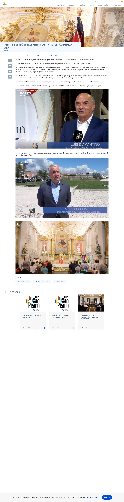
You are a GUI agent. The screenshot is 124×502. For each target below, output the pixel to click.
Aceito (107, 497)
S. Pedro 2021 (59, 281)
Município (60, 5)
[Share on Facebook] (10, 60)
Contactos (116, 5)
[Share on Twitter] (10, 66)
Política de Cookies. (93, 497)
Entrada (10, 56)
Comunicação (103, 5)
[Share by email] (10, 71)
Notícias (24, 56)
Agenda (91, 5)
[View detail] (44, 328)
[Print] (10, 77)
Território (81, 5)
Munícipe (71, 5)
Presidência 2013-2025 (42, 281)
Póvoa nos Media (23, 281)
